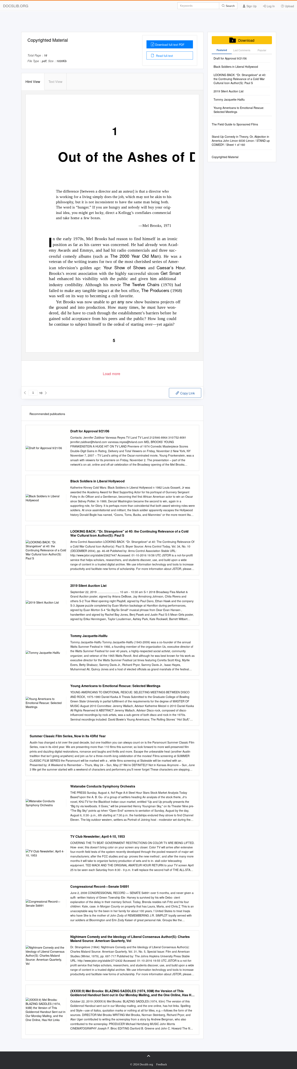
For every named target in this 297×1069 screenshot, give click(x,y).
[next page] (46, 392)
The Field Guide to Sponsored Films (235, 124)
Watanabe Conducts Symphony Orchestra (102, 786)
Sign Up (251, 6)
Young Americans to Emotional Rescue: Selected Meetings (115, 686)
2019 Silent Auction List (88, 586)
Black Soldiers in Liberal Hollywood (97, 481)
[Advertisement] (148, 23)
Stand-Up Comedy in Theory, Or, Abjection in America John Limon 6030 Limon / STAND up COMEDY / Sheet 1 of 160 (241, 141)
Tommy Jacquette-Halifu (88, 636)
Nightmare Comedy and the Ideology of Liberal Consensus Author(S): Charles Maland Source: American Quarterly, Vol (130, 939)
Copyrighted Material (225, 157)
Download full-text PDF (169, 45)
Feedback (161, 1064)
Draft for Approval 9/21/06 (89, 431)
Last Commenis (241, 50)
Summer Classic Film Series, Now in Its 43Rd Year (68, 736)
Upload (289, 6)
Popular (262, 50)
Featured (222, 50)
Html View (32, 81)
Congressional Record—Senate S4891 (99, 886)
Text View (55, 81)
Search (230, 5)
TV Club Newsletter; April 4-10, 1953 (97, 836)
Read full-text (164, 56)
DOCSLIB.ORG (15, 5)
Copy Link (187, 393)
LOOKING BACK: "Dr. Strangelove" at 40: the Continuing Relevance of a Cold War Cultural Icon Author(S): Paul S (129, 533)
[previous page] (25, 392)
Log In (270, 6)
